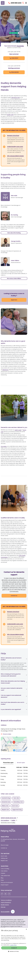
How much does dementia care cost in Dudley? (12, 703)
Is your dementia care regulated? (11, 709)
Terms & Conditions (6, 900)
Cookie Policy (13, 945)
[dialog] (14, 941)
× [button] (26, 929)
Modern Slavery (5, 904)
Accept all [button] (14, 948)
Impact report (4, 885)
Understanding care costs (15, 146)
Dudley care (10, 114)
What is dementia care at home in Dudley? (11, 659)
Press (2, 880)
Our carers (4, 446)
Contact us (4, 848)
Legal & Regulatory (6, 902)
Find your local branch (7, 882)
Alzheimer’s (5, 369)
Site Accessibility (5, 911)
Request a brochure (13, 135)
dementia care (15, 97)
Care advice (4, 871)
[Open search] (23, 3)
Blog (2, 878)
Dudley (13, 820)
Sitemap (3, 907)
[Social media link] (2, 894)
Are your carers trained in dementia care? (11, 689)
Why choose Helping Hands (15, 156)
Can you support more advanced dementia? (11, 696)
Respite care (4, 860)
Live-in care (4, 856)
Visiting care (4, 858)
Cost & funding (5, 868)
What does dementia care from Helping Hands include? (13, 682)
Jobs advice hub (5, 875)
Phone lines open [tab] (8, 762)
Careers (3, 873)
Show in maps (4, 845)
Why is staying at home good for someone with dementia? (11, 675)
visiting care (18, 430)
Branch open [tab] (21, 762)
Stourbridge (20, 46)
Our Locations (5, 820)
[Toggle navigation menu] (26, 3)
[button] (14, 951)
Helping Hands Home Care (8, 818)
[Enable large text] (13, 911)
